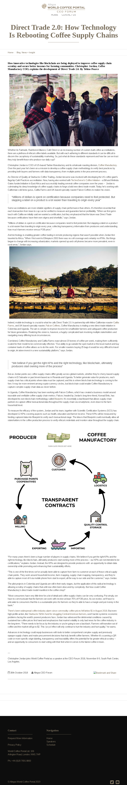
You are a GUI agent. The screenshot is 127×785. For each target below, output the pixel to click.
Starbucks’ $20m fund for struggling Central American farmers (57, 614)
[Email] (117, 782)
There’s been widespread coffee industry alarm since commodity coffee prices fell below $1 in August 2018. (58, 610)
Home (10, 52)
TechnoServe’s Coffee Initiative (85, 180)
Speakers (51, 741)
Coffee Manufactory (107, 165)
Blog (19, 52)
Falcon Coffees (53, 325)
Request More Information (20, 738)
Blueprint (58, 398)
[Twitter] (111, 782)
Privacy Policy (14, 744)
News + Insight (28, 52)
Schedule (50, 744)
